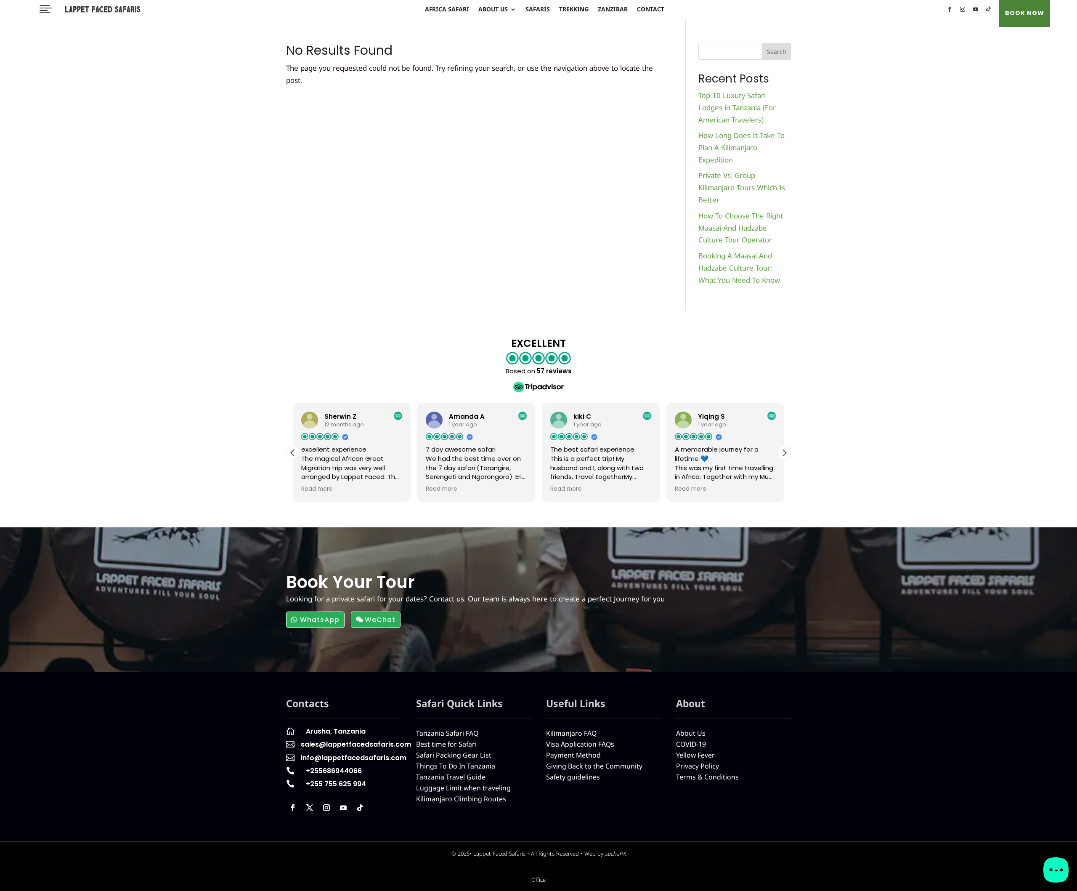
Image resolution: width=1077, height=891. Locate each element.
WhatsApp (320, 620)
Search (776, 52)
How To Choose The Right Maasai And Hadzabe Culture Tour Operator (740, 228)
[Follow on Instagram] (326, 807)
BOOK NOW (1024, 13)
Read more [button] (317, 489)
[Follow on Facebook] (293, 807)
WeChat (380, 620)
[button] (784, 453)
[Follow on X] (309, 807)
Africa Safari (447, 9)
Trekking (574, 9)
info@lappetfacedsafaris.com (353, 758)
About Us (493, 9)
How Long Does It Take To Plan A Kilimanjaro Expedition (741, 147)
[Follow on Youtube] (343, 807)
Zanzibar (613, 9)
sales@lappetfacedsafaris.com (356, 744)
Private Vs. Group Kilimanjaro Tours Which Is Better (741, 187)
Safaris (537, 9)
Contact (650, 9)
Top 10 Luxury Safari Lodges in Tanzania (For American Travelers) (737, 107)
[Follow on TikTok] (360, 807)
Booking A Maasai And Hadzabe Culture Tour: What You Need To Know (739, 268)
